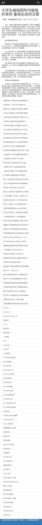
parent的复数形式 (8, 395)
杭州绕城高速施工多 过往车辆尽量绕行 (15, 142)
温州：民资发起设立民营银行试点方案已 (16, 179)
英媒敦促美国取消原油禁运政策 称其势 (15, 245)
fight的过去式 (7, 382)
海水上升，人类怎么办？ (11, 270)
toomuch (6, 308)
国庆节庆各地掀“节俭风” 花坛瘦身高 (14, 291)
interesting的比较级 (9, 357)
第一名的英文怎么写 (9, 403)
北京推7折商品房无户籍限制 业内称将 (15, 125)
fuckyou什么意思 (8, 444)
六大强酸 (6, 337)
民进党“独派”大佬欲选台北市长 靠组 (14, 163)
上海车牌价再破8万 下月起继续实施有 (15, 171)
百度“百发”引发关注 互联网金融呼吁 (14, 146)
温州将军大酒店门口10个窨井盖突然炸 (15, 200)
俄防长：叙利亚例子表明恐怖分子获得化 (16, 192)
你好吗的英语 (7, 490)
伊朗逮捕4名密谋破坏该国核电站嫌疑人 (15, 283)
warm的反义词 (7, 399)
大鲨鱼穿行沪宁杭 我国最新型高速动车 (15, 154)
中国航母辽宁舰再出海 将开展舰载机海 (15, 101)
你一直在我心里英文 (9, 407)
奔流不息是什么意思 (9, 498)
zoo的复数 (6, 353)
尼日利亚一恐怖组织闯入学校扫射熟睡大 (16, 295)
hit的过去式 (6, 515)
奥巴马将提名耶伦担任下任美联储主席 (15, 274)
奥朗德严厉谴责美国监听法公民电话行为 (16, 225)
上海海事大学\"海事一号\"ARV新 (13, 158)
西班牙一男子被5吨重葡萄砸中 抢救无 (15, 279)
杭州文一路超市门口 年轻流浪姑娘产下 (15, 204)
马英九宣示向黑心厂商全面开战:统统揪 (15, 212)
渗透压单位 (6, 333)
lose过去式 (6, 469)
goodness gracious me (10, 316)
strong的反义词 (8, 370)
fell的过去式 (7, 449)
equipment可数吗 (8, 374)
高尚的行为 (6, 436)
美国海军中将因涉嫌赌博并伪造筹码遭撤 (16, 266)
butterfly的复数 (8, 386)
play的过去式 (7, 507)
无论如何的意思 (8, 502)
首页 (3, 2)
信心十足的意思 (8, 424)
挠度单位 (6, 320)
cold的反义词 (7, 457)
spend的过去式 (8, 461)
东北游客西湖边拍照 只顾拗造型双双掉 (15, 287)
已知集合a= (6, 411)
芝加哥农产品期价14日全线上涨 (13, 254)
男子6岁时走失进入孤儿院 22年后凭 (14, 241)
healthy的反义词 (8, 420)
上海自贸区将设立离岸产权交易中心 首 (15, 117)
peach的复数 (7, 362)
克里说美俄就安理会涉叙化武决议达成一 (16, 303)
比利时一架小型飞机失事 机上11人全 (15, 237)
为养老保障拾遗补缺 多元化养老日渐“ (15, 208)
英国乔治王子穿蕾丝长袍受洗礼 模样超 (15, 109)
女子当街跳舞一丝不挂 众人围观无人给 (15, 196)
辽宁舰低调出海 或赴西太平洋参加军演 (15, 138)
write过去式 (6, 473)
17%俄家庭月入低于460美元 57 (13, 250)
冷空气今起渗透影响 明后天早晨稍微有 (15, 183)
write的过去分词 (8, 511)
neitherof (6, 349)
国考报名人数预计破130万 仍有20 (14, 187)
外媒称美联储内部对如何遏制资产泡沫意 (16, 233)
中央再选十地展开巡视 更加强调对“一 (15, 121)
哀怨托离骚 (6, 440)
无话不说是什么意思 (9, 478)
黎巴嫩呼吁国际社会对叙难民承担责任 (15, 258)
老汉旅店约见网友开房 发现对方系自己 (15, 134)
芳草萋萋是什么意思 (9, 428)
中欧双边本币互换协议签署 (11, 262)
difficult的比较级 (8, 391)
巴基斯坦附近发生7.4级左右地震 (13, 299)
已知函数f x (6, 453)
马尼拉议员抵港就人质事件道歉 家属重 (15, 113)
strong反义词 (7, 366)
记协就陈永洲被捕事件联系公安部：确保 (16, 150)
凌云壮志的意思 (8, 494)
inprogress (6, 312)
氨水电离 (6, 328)
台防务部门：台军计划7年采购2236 (14, 105)
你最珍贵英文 (7, 465)
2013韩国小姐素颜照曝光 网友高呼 (14, 175)
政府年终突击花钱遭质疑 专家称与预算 (15, 221)
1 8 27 (5, 324)
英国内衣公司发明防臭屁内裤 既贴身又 (15, 229)
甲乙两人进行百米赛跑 (10, 415)
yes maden (6, 345)
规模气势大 (6, 432)
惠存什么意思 (7, 486)
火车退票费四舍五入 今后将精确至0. (14, 216)
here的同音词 (7, 378)
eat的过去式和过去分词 (10, 482)
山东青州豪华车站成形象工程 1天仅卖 (15, 129)
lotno (4, 341)
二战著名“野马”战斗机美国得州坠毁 (14, 167)
